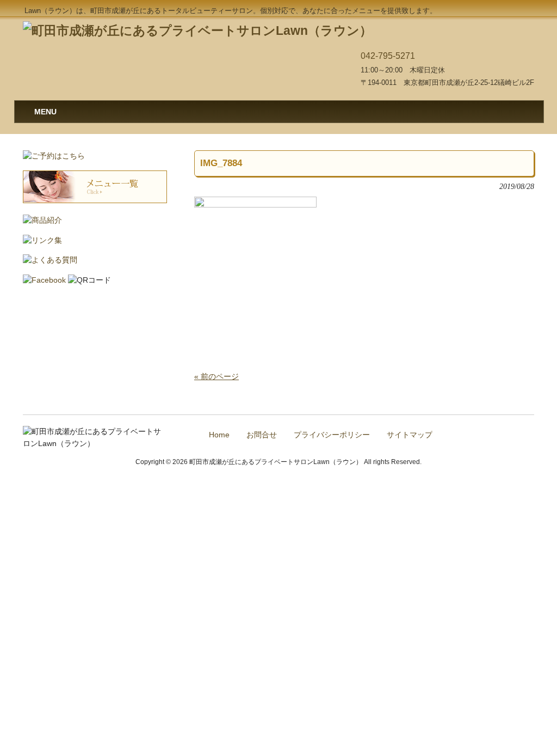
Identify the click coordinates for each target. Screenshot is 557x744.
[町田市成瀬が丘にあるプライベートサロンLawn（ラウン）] (197, 30)
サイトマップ (409, 435)
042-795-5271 (388, 55)
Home (219, 435)
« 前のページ (216, 376)
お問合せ (261, 435)
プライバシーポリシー (332, 435)
